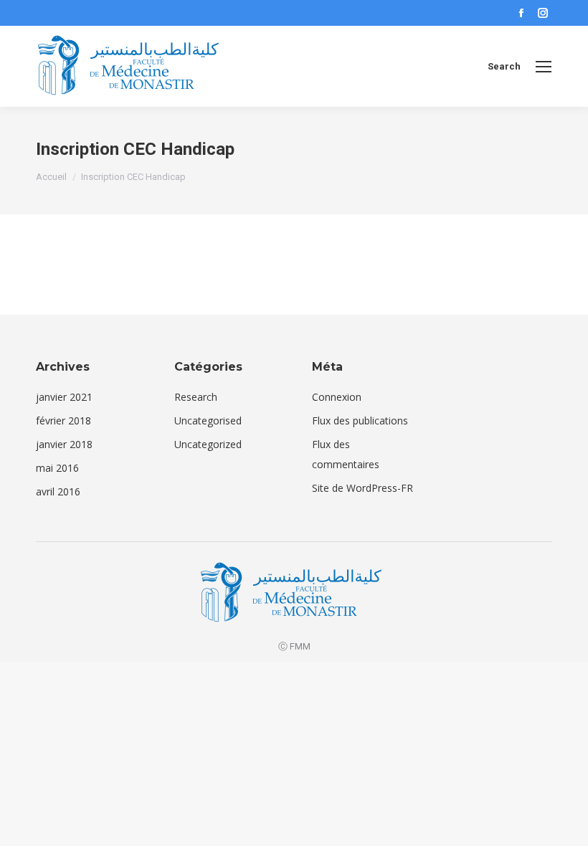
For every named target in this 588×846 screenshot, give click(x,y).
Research (195, 397)
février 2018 (63, 420)
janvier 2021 (64, 397)
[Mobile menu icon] (543, 66)
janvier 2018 (64, 444)
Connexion (336, 397)
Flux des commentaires (345, 454)
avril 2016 (58, 491)
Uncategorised (208, 420)
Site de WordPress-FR (362, 488)
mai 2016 (57, 468)
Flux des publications (360, 420)
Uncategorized (208, 444)
